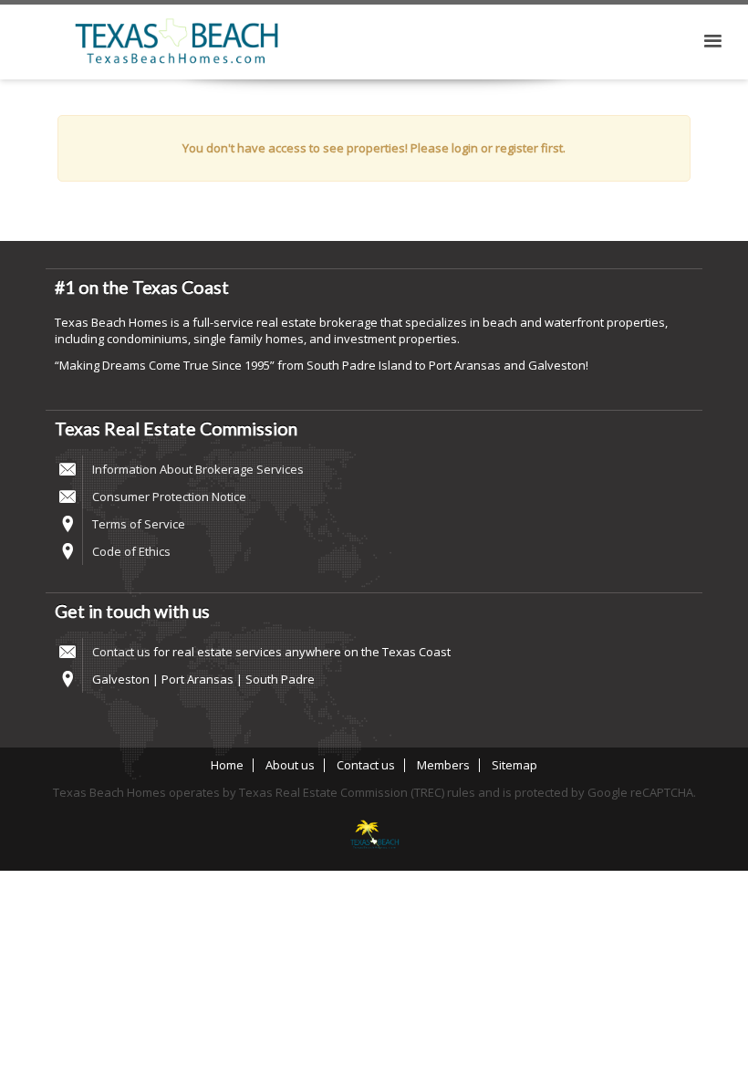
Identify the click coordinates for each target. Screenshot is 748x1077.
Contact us (121, 651)
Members (443, 765)
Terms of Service (138, 524)
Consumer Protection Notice (169, 496)
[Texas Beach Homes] (374, 836)
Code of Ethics (131, 551)
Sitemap (514, 765)
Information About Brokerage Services (198, 469)
